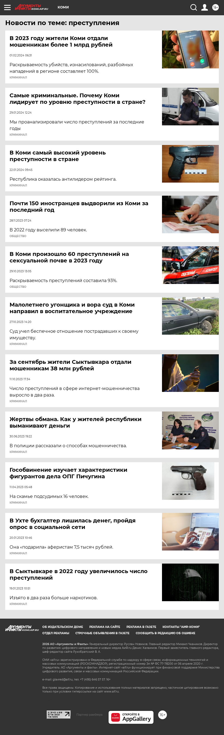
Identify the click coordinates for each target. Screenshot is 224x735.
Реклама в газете (141, 627)
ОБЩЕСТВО (18, 236)
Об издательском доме (62, 627)
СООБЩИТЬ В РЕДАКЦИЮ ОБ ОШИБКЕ (165, 633)
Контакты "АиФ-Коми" (181, 627)
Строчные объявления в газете (102, 633)
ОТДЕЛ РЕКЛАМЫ (55, 633)
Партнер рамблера (89, 714)
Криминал (18, 77)
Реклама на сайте (104, 627)
